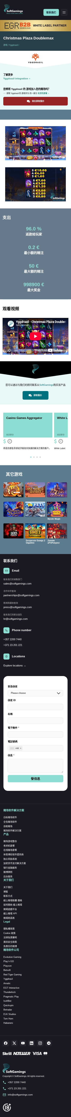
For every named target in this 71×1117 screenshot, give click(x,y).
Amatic (7, 983)
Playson (7, 966)
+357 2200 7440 (12, 639)
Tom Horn (8, 1018)
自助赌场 (7, 826)
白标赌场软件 (10, 817)
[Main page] (14, 9)
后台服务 (7, 876)
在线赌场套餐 (10, 850)
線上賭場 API (10, 913)
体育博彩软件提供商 (13, 854)
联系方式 (7, 896)
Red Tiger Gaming (12, 974)
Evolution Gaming (12, 957)
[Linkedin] (31, 1043)
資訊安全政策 (10, 942)
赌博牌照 (7, 872)
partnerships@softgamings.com (21, 595)
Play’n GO (8, 961)
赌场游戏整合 (10, 841)
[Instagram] (40, 1043)
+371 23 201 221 (12, 645)
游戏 (5, 45)
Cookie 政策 (9, 933)
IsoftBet (7, 1001)
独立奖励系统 (10, 859)
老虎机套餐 (9, 845)
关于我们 (7, 887)
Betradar (7, 1009)
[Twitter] (14, 1043)
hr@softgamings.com (15, 618)
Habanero (8, 1023)
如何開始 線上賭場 (12, 904)
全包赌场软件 (10, 821)
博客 (5, 891)
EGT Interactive (11, 988)
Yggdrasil (13, 45)
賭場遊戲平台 (10, 909)
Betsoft (7, 970)
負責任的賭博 (10, 946)
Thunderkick (9, 992)
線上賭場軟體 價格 (12, 900)
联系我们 (51, 12)
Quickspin (8, 1005)
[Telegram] (49, 1043)
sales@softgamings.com (17, 583)
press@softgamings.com (17, 607)
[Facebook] (6, 1043)
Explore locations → (14, 665)
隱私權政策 (9, 928)
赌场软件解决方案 (12, 830)
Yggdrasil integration (15, 78)
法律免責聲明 (10, 937)
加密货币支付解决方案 (14, 863)
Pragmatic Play (11, 996)
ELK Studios (9, 1014)
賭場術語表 (9, 918)
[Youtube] (23, 1043)
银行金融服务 (10, 867)
